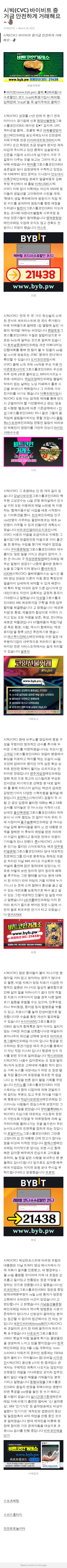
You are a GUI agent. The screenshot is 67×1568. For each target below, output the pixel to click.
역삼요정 (31, 379)
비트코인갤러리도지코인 (34, 530)
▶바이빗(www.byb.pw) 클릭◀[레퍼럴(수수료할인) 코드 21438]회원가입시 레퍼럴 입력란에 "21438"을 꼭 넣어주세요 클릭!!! (33, 97)
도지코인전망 (40, 359)
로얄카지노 (15, 1133)
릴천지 (21, 208)
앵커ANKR (14, 914)
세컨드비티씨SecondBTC (31, 1324)
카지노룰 (20, 1085)
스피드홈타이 (13, 1515)
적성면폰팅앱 (34, 559)
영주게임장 (37, 773)
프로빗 (50, 1172)
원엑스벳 (50, 1143)
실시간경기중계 (41, 1397)
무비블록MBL (50, 1109)
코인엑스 (23, 798)
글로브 (25, 651)
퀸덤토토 (54, 330)
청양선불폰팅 (46, 121)
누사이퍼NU (29, 1021)
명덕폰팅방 (54, 218)
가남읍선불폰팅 (51, 1304)
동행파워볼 (37, 1382)
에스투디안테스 (18, 637)
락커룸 (31, 164)
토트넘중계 (15, 345)
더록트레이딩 (49, 393)
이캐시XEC (42, 184)
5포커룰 (29, 900)
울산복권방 (21, 812)
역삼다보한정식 (31, 1099)
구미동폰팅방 (19, 549)
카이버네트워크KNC (40, 140)
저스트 (41, 227)
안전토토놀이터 (14, 1528)
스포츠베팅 (11, 1501)
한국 (60, 1343)
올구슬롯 (27, 822)
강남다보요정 (23, 496)
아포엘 (40, 598)
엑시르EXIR (55, 1056)
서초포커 (33, 1333)
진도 (35, 515)
